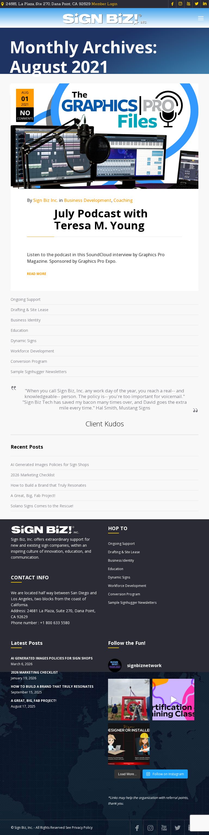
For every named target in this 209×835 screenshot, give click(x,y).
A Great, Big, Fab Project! (33, 495)
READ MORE (36, 273)
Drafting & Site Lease (29, 309)
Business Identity (26, 320)
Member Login (104, 4)
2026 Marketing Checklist (33, 474)
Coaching (123, 200)
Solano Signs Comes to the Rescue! (42, 505)
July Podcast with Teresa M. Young (101, 219)
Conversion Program (29, 361)
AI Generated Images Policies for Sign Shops (50, 464)
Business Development (87, 200)
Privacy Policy (82, 827)
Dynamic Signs (23, 340)
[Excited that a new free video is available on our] (129, 744)
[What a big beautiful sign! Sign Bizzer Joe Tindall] (129, 699)
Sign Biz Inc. (45, 200)
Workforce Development (32, 351)
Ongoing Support (26, 299)
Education (19, 330)
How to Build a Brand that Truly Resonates (48, 485)
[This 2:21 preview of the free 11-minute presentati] (173, 699)
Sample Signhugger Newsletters (39, 371)
